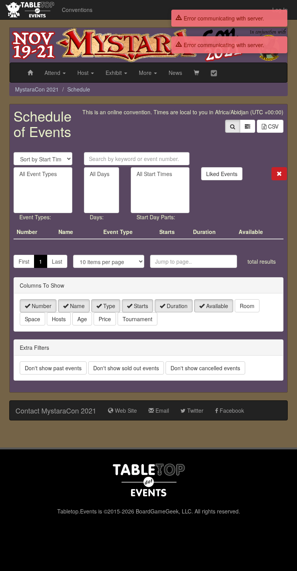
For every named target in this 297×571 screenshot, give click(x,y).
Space (32, 319)
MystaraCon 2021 (37, 89)
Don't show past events (53, 368)
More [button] (146, 72)
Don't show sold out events (126, 368)
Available (216, 306)
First (24, 261)
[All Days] (101, 174)
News (175, 72)
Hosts (59, 319)
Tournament (137, 319)
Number (40, 306)
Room (247, 306)
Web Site (125, 410)
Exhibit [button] (114, 72)
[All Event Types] (43, 174)
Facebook (231, 410)
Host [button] (83, 72)
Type (108, 306)
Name (76, 306)
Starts (140, 306)
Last (57, 261)
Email (161, 410)
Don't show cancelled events (205, 368)
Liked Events (221, 174)
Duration (176, 306)
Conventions (77, 10)
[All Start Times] (160, 174)
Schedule (78, 89)
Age (82, 319)
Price (105, 319)
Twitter (194, 410)
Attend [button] (53, 72)
